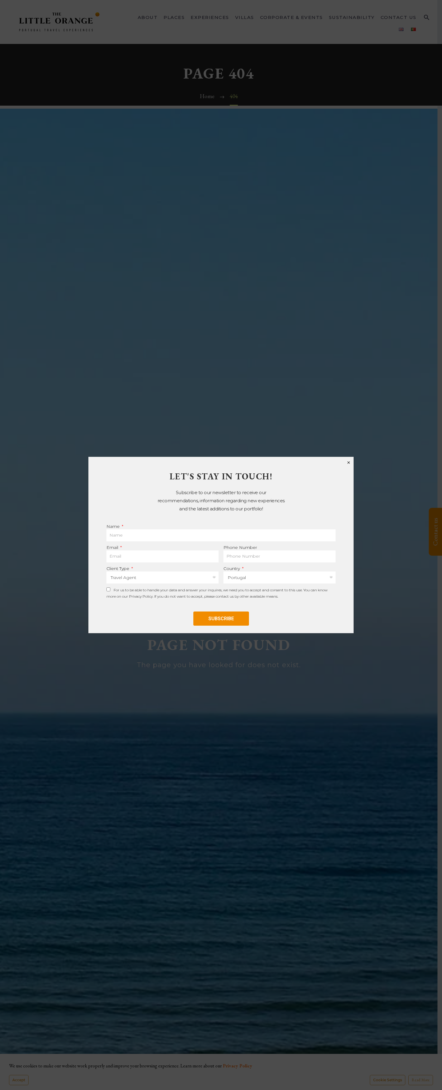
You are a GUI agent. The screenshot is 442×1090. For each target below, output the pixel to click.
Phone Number (240, 547)
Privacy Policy (141, 596)
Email (112, 547)
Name (113, 526)
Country (232, 568)
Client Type (118, 568)
